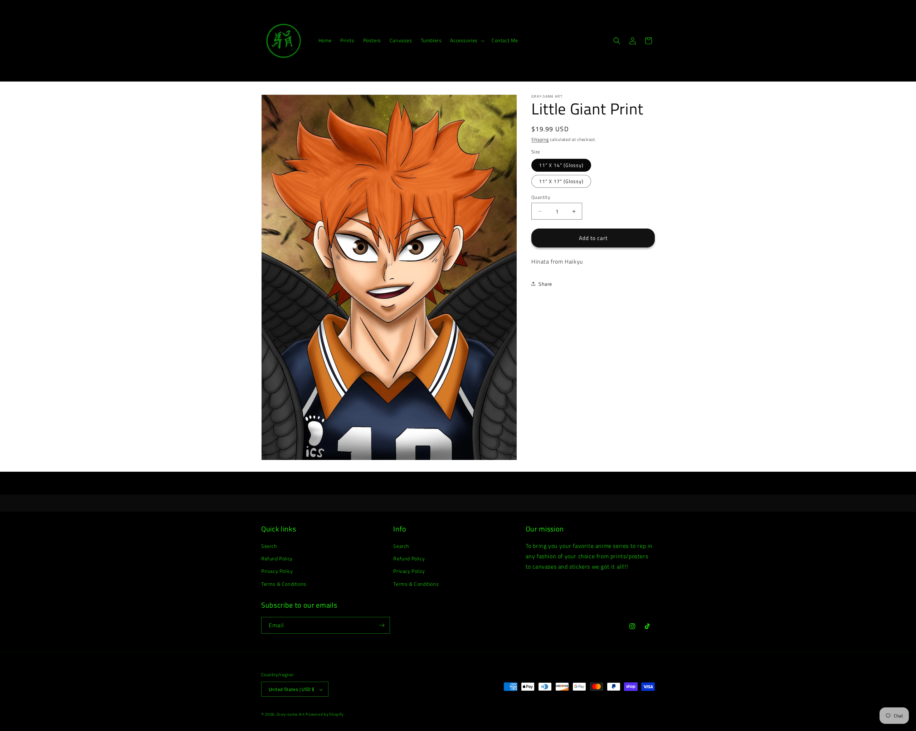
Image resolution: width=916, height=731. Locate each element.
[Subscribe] (382, 625)
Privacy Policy (277, 571)
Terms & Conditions (284, 584)
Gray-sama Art (291, 714)
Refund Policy (277, 558)
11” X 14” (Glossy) (561, 165)
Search (269, 546)
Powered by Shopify (325, 714)
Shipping (540, 139)
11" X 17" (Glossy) (561, 181)
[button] (466, 40)
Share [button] (545, 284)
